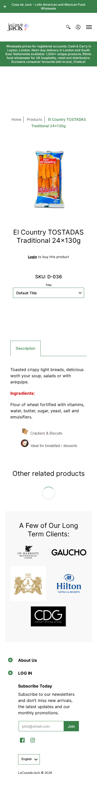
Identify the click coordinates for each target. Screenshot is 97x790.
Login (32, 257)
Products (34, 119)
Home (16, 119)
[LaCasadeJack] (18, 27)
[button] (5, 6)
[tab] (25, 348)
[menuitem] (68, 27)
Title (48, 285)
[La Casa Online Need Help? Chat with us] (48, 323)
